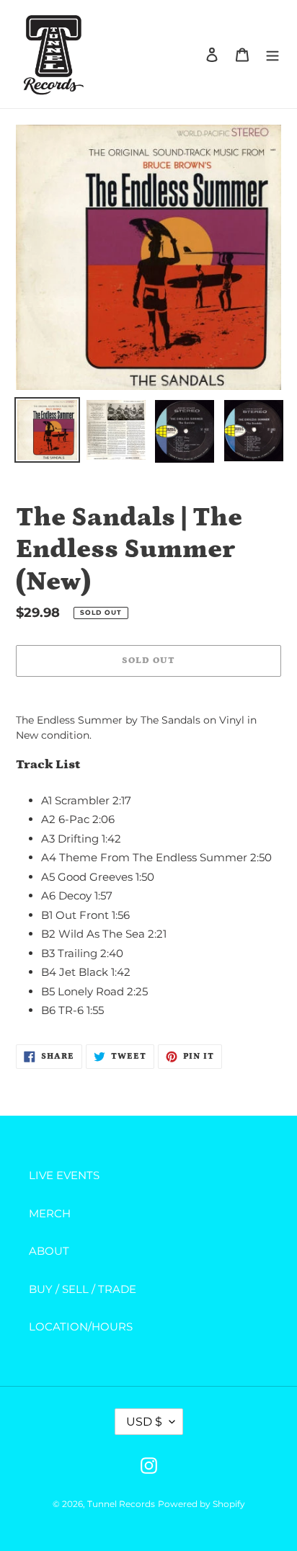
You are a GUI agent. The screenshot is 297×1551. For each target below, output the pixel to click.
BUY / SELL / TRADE (82, 1289)
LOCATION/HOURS (81, 1326)
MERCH (50, 1213)
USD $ (144, 1421)
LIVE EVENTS (64, 1175)
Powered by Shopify (201, 1503)
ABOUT (49, 1251)
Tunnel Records (121, 1503)
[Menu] (272, 54)
